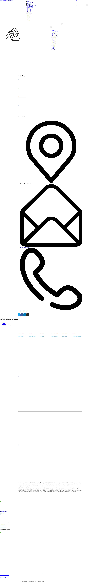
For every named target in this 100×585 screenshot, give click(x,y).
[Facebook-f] (21, 314)
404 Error (31, 2)
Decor (1, 577)
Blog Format (29, 13)
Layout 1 (29, 8)
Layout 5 (29, 12)
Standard (29, 14)
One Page (29, 4)
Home (3, 322)
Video (28, 18)
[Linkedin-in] (24, 314)
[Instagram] (27, 314)
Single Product (30, 6)
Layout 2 (29, 9)
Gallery (28, 15)
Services (28, 3)
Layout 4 (29, 11)
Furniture (4, 324)
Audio (28, 20)
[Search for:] (80, 4)
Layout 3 (29, 10)
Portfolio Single (30, 7)
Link (28, 19)
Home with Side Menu (31, 5)
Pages (28, 1)
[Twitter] (19, 314)
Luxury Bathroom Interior (4, 575)
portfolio (3, 323)
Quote (28, 16)
